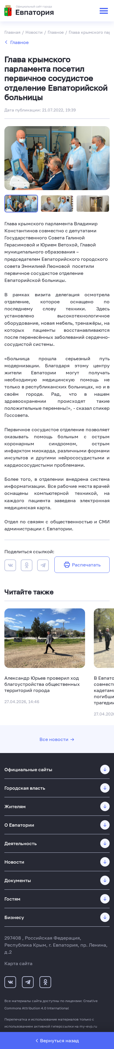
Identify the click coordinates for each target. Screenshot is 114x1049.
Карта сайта (18, 963)
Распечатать (86, 565)
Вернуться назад (59, 1040)
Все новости (53, 739)
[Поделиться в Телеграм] (43, 566)
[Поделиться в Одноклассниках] (26, 566)
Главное (19, 42)
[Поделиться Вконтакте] (10, 566)
